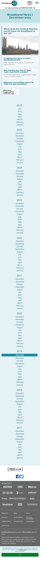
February (19, 122)
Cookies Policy (22, 550)
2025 (19, 129)
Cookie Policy (6, 521)
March (19, 119)
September (20, 141)
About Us (5, 513)
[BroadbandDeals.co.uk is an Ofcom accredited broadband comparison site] (15, 469)
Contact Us (5, 525)
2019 (19, 351)
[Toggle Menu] (37, 3)
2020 (19, 313)
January (20, 125)
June (20, 111)
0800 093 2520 (27, 8)
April (20, 117)
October (20, 138)
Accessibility (18, 517)
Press (28, 513)
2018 (19, 389)
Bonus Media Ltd (28, 532)
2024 (19, 167)
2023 (19, 199)
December (20, 133)
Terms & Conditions (30, 518)
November (20, 136)
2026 (19, 105)
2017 (19, 427)
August (20, 144)
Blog (15, 513)
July (20, 109)
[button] (34, 8)
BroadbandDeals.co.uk (8, 532)
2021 (19, 275)
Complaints (30, 521)
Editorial (4, 517)
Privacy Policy (18, 521)
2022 (19, 237)
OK (20, 555)
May (20, 114)
